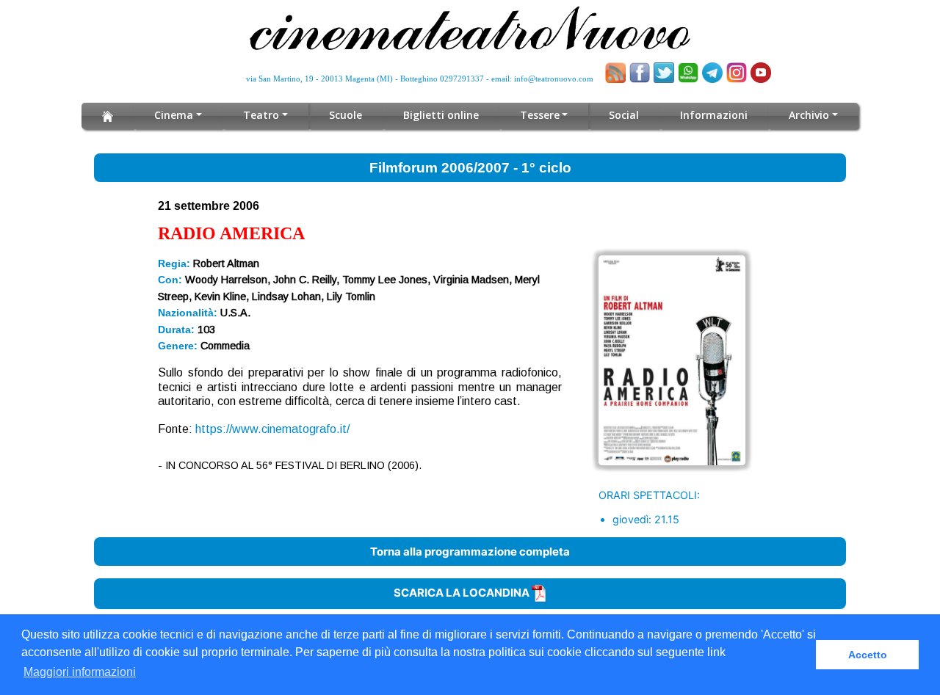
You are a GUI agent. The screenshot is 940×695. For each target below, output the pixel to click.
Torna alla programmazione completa (470, 551)
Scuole (345, 115)
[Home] (107, 116)
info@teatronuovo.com (553, 78)
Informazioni (714, 115)
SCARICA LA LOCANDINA (463, 593)
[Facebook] (639, 72)
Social (624, 115)
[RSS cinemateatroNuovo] (615, 72)
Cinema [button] (173, 115)
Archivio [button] (809, 115)
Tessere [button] (540, 115)
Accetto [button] (867, 655)
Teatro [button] (261, 115)
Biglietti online (441, 115)
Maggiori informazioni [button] (80, 672)
